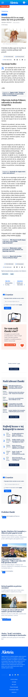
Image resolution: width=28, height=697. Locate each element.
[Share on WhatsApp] (24, 59)
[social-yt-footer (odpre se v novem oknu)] (10, 675)
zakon (4, 596)
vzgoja (11, 274)
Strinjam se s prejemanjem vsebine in (13, 304)
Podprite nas (4, 6)
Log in (18, 363)
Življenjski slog (4, 11)
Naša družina (16, 22)
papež (4, 517)
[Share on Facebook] (14, 59)
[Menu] (4, 2)
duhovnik (5, 545)
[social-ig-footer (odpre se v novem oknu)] (18, 675)
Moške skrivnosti (6, 619)
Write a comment (14, 369)
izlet (4, 572)
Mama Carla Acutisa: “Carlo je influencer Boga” (12, 257)
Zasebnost (14, 692)
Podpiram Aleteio (9, 344)
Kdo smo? (14, 684)
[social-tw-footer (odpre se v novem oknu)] (15, 675)
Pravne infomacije (14, 687)
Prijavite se (7, 308)
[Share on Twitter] (19, 59)
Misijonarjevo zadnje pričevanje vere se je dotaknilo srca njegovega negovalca (13, 249)
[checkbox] (4, 487)
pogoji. (20, 304)
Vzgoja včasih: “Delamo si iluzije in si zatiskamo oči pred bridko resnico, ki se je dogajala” (14, 94)
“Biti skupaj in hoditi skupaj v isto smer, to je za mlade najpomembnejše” (14, 241)
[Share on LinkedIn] (17, 59)
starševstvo (5, 274)
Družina (18, 235)
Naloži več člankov (14, 417)
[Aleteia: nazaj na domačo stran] (14, 2)
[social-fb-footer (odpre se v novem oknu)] (12, 675)
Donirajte (14, 682)
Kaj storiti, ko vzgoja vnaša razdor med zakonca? (14, 172)
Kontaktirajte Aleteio (14, 689)
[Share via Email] (22, 59)
